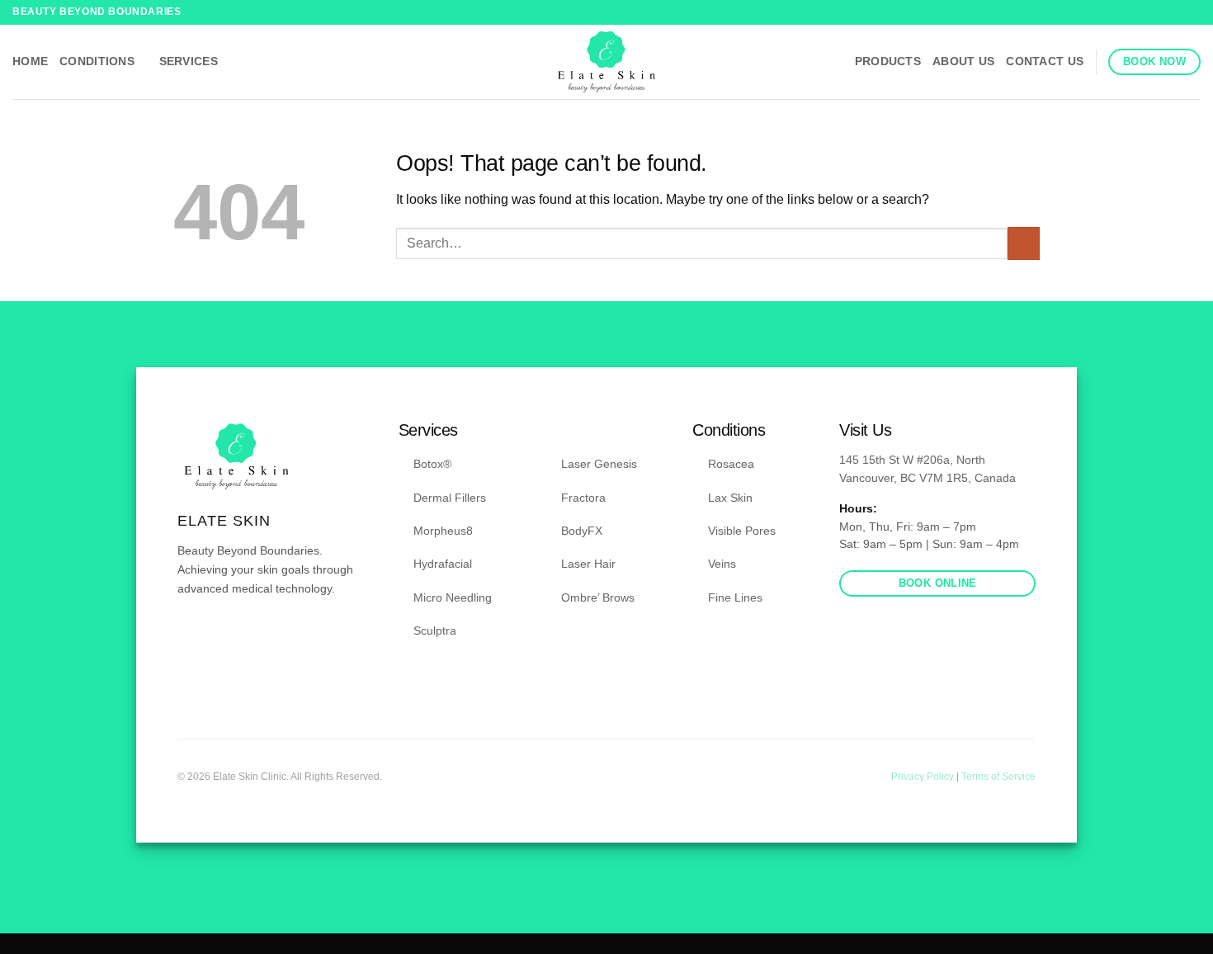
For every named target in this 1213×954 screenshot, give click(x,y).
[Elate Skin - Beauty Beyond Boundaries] (607, 62)
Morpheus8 (443, 530)
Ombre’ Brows (598, 597)
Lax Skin (730, 497)
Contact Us (1044, 61)
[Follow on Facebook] (1177, 12)
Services (188, 61)
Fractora (583, 497)
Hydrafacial (442, 563)
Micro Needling (452, 597)
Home (30, 61)
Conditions (97, 61)
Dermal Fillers (449, 497)
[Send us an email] (227, 637)
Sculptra (434, 630)
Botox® (432, 463)
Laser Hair (588, 563)
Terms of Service (998, 776)
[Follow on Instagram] (1192, 12)
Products (888, 61)
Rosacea (731, 463)
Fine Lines (735, 597)
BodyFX (581, 530)
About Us (963, 61)
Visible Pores (742, 530)
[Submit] (1024, 243)
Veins (722, 563)
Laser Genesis (599, 463)
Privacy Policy (923, 776)
